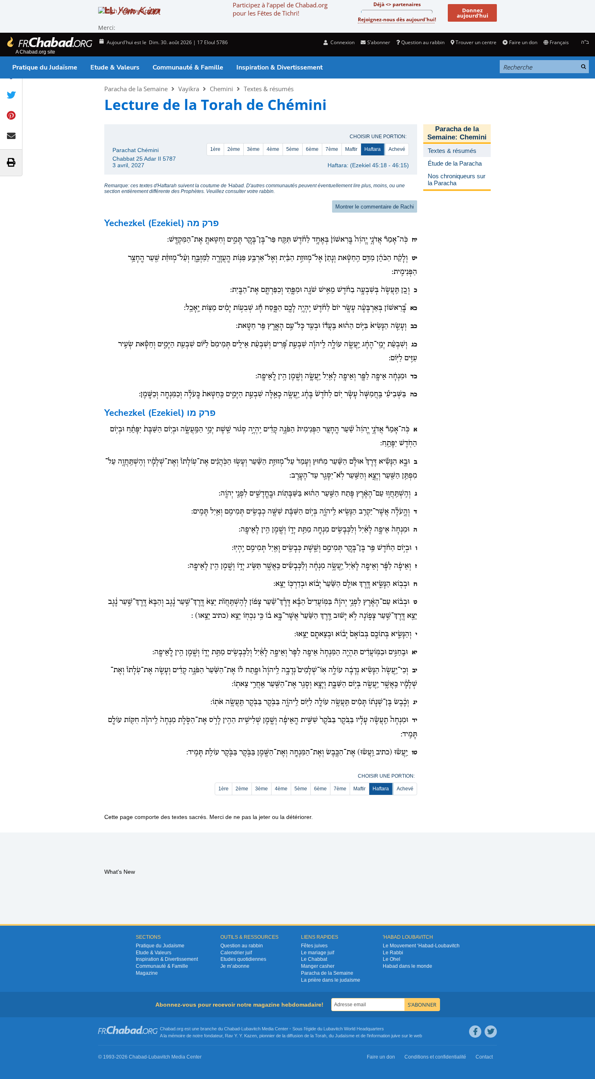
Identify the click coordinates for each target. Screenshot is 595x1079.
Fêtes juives (314, 946)
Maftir (351, 149)
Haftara (372, 149)
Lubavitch (250, 1028)
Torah (320, 1035)
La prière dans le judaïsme (330, 980)
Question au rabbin (423, 42)
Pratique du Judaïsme (44, 67)
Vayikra (188, 89)
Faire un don (523, 42)
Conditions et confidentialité (435, 1057)
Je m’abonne (234, 966)
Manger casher (318, 966)
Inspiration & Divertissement (279, 67)
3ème (253, 149)
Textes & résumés (269, 89)
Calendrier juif (236, 953)
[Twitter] (491, 1031)
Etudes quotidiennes (243, 959)
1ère (215, 149)
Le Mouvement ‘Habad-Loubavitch (421, 946)
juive (395, 1035)
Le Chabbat (314, 959)
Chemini (221, 89)
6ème (312, 149)
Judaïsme (345, 1035)
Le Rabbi (393, 953)
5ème (292, 149)
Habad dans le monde (407, 966)
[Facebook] (475, 1031)
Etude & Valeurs (114, 67)
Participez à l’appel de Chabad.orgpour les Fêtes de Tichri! (280, 9)
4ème (273, 149)
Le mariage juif (317, 953)
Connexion (342, 42)
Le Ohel (391, 959)
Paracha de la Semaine (136, 89)
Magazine (147, 973)
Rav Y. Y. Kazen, (241, 1035)
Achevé (396, 149)
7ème (332, 149)
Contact (484, 1057)
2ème (233, 149)
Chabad (232, 1028)
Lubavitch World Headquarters (353, 1028)
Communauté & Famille (188, 67)
